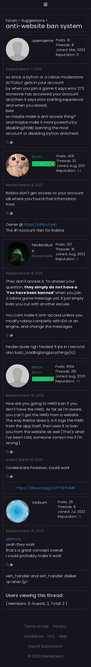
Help (63, 636)
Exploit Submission (45, 646)
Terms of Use (36, 626)
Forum (12, 20)
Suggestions (33, 20)
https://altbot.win (40, 224)
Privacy (59, 626)
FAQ (51, 636)
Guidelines (33, 636)
